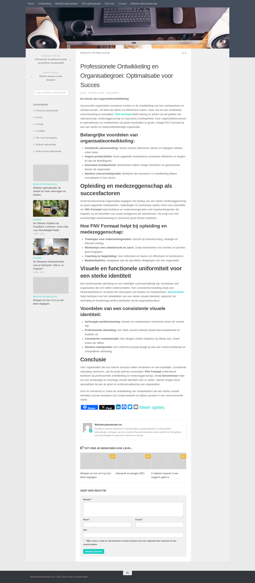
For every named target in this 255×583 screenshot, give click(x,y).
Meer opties (151, 407)
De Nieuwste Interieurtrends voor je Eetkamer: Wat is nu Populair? (48, 265)
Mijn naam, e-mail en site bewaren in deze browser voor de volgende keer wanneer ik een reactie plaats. (129, 543)
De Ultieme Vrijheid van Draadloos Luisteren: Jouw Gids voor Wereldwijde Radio (50, 227)
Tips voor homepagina (46, 137)
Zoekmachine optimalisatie (48, 151)
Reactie (87, 499)
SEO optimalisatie (91, 3)
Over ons (109, 3)
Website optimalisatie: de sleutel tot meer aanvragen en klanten (49, 191)
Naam (86, 519)
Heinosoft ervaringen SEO (130, 473)
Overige (39, 124)
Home (31, 3)
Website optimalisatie (66, 3)
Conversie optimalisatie (47, 110)
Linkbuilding (44, 3)
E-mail (139, 519)
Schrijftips (40, 131)
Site (85, 530)
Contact (122, 3)
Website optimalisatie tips (144, 3)
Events (39, 117)
